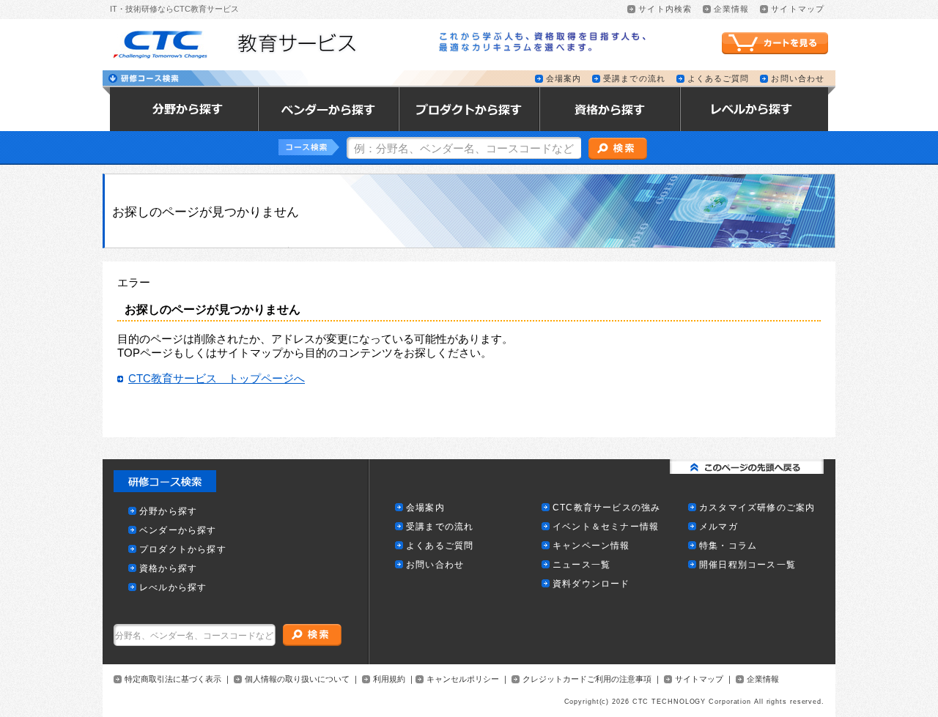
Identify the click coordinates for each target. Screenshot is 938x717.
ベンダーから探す (178, 530)
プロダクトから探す (182, 549)
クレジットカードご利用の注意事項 (586, 679)
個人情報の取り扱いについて (297, 679)
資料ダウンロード (591, 584)
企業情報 (731, 9)
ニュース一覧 (581, 565)
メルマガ (718, 527)
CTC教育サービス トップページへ (216, 378)
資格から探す (168, 568)
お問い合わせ (797, 79)
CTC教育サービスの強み (606, 508)
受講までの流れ (634, 79)
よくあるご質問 (718, 79)
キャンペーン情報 (591, 546)
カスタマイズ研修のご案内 (757, 508)
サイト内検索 (665, 9)
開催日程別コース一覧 (747, 565)
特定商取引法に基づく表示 (173, 679)
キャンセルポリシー (462, 679)
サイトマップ (797, 9)
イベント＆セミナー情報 (606, 527)
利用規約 (389, 679)
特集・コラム (728, 546)
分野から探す (168, 511)
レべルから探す (173, 587)
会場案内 (563, 79)
